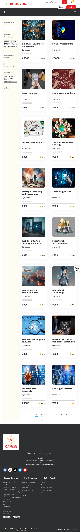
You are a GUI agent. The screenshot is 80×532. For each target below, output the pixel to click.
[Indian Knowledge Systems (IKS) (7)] (10, 46)
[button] (4, 12)
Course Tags (9, 72)
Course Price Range (9, 56)
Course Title (9, 23)
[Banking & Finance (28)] (10, 41)
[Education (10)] (10, 43)
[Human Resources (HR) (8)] (10, 45)
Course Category (8, 36)
